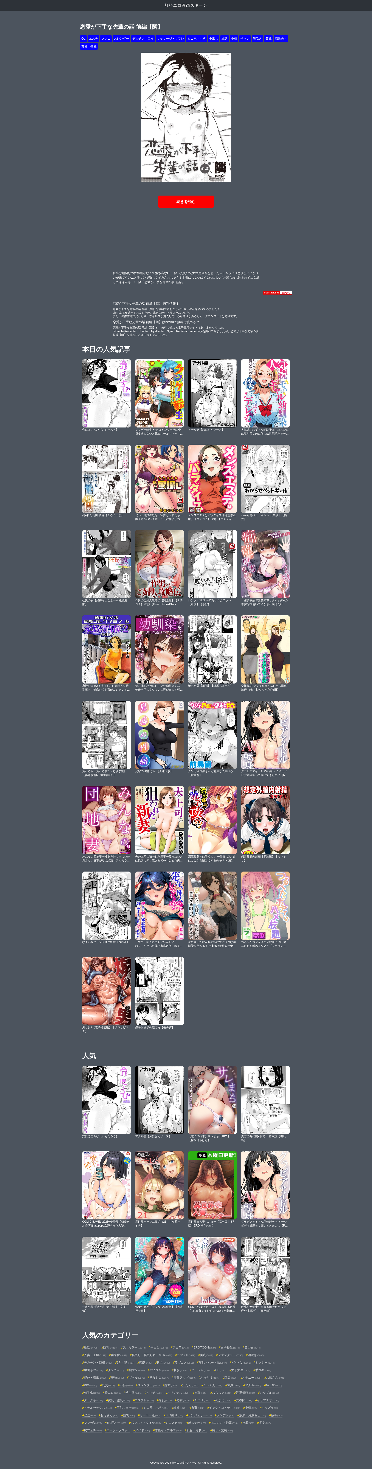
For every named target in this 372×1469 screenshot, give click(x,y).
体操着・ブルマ (168, 1430)
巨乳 (110, 1347)
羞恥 (117, 1377)
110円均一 (116, 1422)
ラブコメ (184, 1362)
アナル (253, 1385)
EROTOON (205, 1347)
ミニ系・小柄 (197, 38)
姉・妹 (274, 1385)
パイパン (241, 1362)
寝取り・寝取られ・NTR (152, 1355)
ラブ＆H (186, 1355)
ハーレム (200, 1370)
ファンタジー (230, 1355)
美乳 (268, 38)
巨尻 (230, 1377)
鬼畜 (197, 1407)
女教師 (244, 1400)
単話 (225, 38)
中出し (213, 38)
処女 (163, 1362)
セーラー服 (150, 1415)
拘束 (200, 1392)
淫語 (90, 1415)
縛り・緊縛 (222, 1430)
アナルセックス (98, 1407)
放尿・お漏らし (252, 1415)
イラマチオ (268, 1400)
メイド (142, 1430)
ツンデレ (225, 1415)
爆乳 (165, 1400)
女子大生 (240, 1370)
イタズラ (270, 1407)
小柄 (234, 38)
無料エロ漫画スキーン (186, 5)
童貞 (233, 1385)
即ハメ (202, 1400)
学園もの (93, 1370)
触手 (276, 1415)
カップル (269, 1392)
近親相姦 (245, 1392)
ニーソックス (118, 1430)
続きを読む (186, 201)
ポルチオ (197, 1422)
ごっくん (212, 1385)
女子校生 (230, 1347)
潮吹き (257, 38)
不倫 (126, 1385)
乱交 (108, 1385)
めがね (223, 1400)
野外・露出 (95, 1377)
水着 (248, 1422)
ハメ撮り (174, 1415)
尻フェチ (93, 1430)
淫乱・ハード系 (213, 1362)
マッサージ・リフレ (170, 38)
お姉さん (275, 1377)
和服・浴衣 (196, 1430)
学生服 (133, 1392)
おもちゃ (221, 1392)
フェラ (181, 1347)
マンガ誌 (93, 1422)
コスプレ (144, 1400)
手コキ (263, 1370)
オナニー (251, 1377)
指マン (245, 38)
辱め (90, 1385)
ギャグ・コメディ (224, 1407)
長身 (265, 1422)
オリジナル (178, 1392)
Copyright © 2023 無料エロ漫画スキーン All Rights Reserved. (186, 1462)
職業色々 (281, 38)
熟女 (183, 1400)
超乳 (129, 1415)
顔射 (179, 1407)
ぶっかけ (209, 1377)
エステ (93, 38)
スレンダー (121, 38)
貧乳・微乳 (88, 46)
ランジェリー (200, 1415)
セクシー (265, 1362)
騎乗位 (119, 1355)
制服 (180, 1370)
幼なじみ (159, 1377)
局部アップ (184, 1377)
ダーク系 (93, 1400)
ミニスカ (174, 1422)
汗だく (190, 1385)
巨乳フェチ (127, 1407)
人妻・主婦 (95, 1355)
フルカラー (134, 1347)
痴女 (170, 1385)
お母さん (109, 1415)
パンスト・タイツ (146, 1422)
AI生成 (92, 1392)
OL (83, 38)
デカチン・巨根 (142, 38)
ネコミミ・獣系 (224, 1422)
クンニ (105, 38)
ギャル (137, 1377)
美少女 (252, 1347)
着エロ (113, 1392)
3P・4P (125, 1362)
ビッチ (154, 1392)
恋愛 (145, 1362)
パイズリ (159, 1370)
